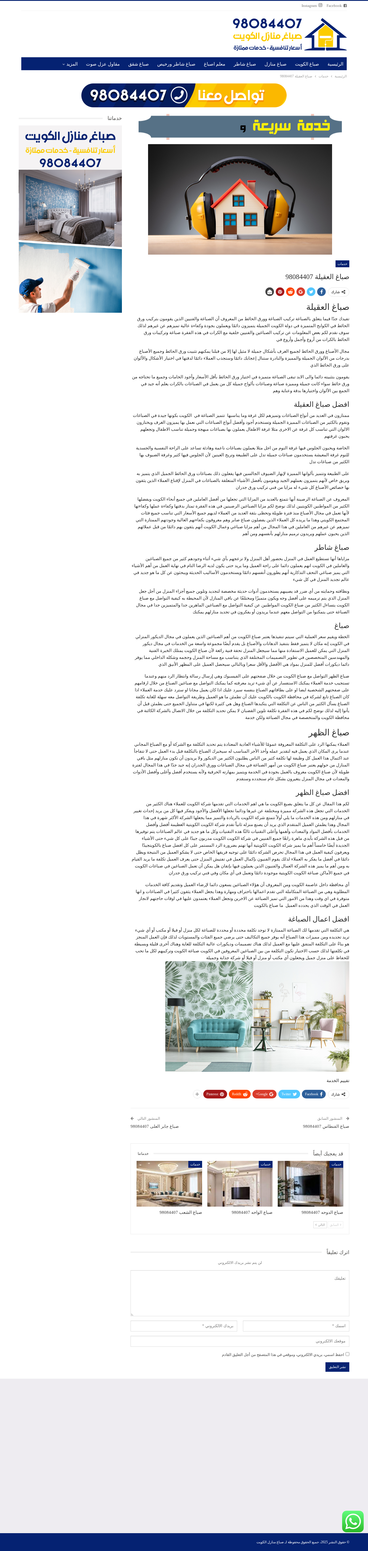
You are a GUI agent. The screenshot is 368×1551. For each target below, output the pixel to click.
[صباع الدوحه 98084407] (310, 1184)
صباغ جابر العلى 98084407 (155, 1126)
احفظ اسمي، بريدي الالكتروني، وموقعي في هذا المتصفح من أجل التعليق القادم (283, 1354)
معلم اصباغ (214, 64)
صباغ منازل (275, 64)
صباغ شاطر (245, 64)
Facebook (334, 5)
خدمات (342, 264)
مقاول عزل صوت (103, 64)
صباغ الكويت (307, 64)
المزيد (72, 64)
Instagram (309, 5)
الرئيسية (335, 64)
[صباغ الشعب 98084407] (169, 1184)
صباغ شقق (138, 64)
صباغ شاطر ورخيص (176, 64)
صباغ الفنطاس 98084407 (326, 1126)
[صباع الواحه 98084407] (240, 1184)
